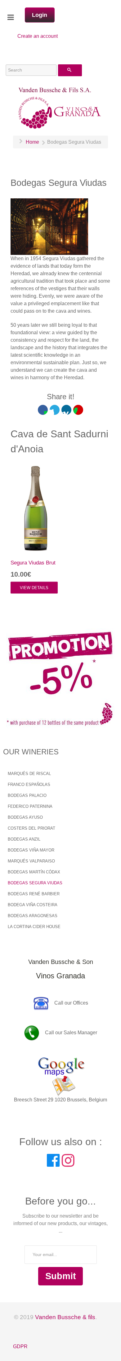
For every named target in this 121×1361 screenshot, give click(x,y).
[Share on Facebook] (43, 410)
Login (39, 15)
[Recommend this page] (78, 410)
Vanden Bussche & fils (65, 1317)
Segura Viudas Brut (33, 563)
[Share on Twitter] (55, 410)
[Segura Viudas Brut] (34, 505)
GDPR (20, 1346)
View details (34, 587)
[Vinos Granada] (60, 107)
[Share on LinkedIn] (66, 410)
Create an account (37, 36)
